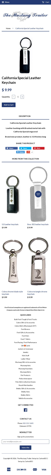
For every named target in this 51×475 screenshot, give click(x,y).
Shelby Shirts (25, 395)
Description (24, 116)
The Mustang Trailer (24, 458)
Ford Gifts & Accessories (25, 332)
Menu (7, 2)
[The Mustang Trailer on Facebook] (25, 411)
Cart (47, 2)
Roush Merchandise (25, 385)
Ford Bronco (25, 329)
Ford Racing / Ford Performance (25, 342)
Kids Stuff (25, 356)
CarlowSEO (29, 461)
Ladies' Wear (25, 359)
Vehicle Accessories (25, 398)
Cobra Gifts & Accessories (25, 323)
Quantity (6, 97)
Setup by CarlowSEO (39, 458)
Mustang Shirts (25, 372)
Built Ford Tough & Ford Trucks (25, 319)
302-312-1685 (28, 423)
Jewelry (25, 352)
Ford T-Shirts (25, 339)
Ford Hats (25, 336)
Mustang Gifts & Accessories (25, 362)
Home (8, 28)
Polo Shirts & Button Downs (25, 382)
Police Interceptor (25, 379)
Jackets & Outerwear (25, 349)
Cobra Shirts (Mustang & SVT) (25, 326)
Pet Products (25, 375)
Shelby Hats (25, 392)
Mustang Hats (26, 365)
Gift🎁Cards (25, 346)
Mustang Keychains (25, 369)
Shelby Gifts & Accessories (25, 388)
